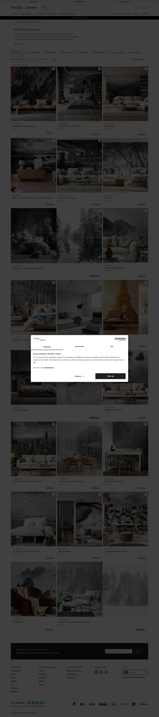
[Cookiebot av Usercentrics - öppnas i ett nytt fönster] (116, 339)
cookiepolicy (49, 367)
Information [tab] (79, 346)
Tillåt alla (110, 376)
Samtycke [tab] (47, 347)
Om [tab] (112, 346)
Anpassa (78, 376)
